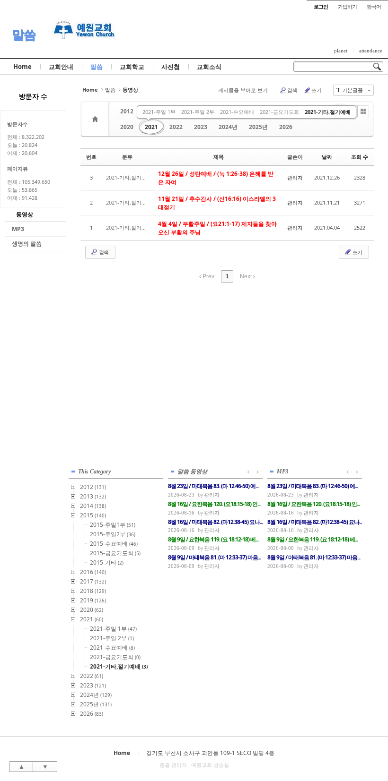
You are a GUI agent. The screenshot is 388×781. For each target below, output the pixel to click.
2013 (93, 496)
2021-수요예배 (237, 111)
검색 (292, 90)
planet (340, 50)
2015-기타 (106, 562)
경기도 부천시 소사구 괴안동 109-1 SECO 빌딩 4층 (210, 753)
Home (22, 66)
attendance (370, 50)
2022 (176, 127)
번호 (91, 156)
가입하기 (347, 6)
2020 (126, 127)
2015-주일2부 (112, 534)
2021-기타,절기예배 (328, 111)
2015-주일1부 (112, 525)
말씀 (23, 34)
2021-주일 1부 (159, 111)
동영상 (24, 214)
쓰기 (316, 90)
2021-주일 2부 (197, 111)
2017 (93, 581)
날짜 (327, 156)
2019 (93, 600)
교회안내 (61, 66)
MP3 (18, 229)
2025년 (258, 127)
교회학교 (132, 66)
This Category (94, 471)
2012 (126, 111)
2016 (93, 572)
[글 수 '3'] (96, 119)
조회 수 (359, 156)
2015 (93, 515)
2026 (285, 127)
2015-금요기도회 (115, 553)
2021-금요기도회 (279, 111)
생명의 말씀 (27, 244)
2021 (151, 127)
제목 (218, 156)
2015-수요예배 (114, 544)
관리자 (295, 177)
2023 (200, 127)
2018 (93, 591)
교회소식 (209, 66)
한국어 (374, 6)
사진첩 (170, 66)
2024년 (228, 127)
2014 (93, 506)
